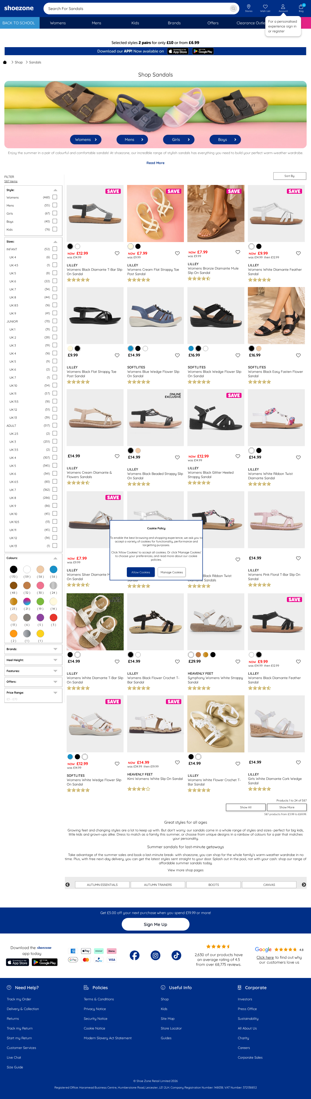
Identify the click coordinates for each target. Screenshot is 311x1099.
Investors (245, 999)
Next (304, 884)
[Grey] (27, 617)
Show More (286, 807)
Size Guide (15, 1067)
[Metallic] (53, 585)
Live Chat (14, 1057)
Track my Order (19, 999)
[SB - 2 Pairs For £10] (155, 43)
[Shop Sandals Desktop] (155, 147)
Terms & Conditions (99, 999)
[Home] (4, 62)
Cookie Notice (94, 1028)
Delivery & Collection (23, 1009)
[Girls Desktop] (177, 137)
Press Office (247, 1009)
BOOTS (213, 885)
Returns (13, 1018)
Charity (243, 1038)
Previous (67, 884)
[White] (27, 569)
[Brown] (13, 585)
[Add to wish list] (116, 253)
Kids (164, 1009)
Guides (166, 1038)
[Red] (53, 617)
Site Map (167, 1018)
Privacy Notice (95, 1009)
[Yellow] (40, 633)
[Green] (40, 601)
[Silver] (27, 633)
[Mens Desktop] (132, 137)
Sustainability (248, 1018)
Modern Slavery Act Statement (108, 1038)
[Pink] (40, 585)
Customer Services (21, 1048)
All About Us (247, 1028)
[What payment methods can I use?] (92, 955)
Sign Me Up (155, 924)
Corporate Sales (250, 1057)
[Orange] (13, 633)
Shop (19, 62)
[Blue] (53, 569)
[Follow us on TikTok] (176, 955)
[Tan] (27, 585)
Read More (155, 163)
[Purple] (40, 617)
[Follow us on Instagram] (155, 955)
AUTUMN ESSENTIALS (102, 885)
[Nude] (13, 617)
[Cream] (53, 601)
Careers (244, 1048)
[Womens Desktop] (86, 137)
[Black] (13, 569)
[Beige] (40, 569)
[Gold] (13, 601)
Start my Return (19, 1038)
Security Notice (95, 1018)
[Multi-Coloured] (27, 601)
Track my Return (20, 1028)
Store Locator (171, 1028)
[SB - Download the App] (155, 51)
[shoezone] (19, 8)
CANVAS (269, 885)
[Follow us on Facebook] (134, 955)
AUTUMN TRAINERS (158, 885)
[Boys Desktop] (224, 136)
